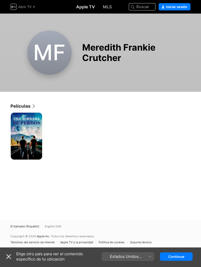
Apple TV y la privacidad (76, 242)
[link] (23, 106)
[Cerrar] (8, 256)
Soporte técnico (141, 242)
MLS (107, 6)
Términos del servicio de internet (32, 242)
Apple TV (85, 6)
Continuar (176, 256)
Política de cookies (112, 242)
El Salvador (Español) (24, 226)
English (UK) (53, 226)
